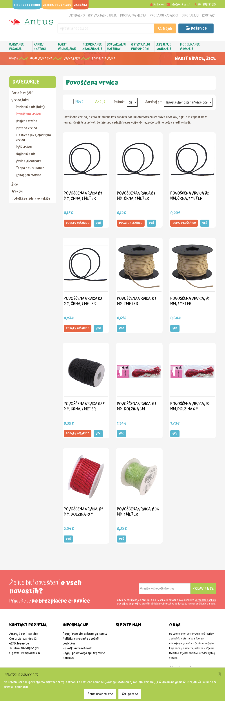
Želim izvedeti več (100, 694)
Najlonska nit (25, 154)
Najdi (167, 28)
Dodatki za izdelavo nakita (30, 198)
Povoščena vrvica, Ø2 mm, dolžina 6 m (189, 406)
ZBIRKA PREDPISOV (57, 5)
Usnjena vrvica (26, 121)
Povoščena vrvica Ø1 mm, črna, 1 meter (83, 196)
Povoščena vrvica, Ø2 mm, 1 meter (189, 301)
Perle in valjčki (22, 93)
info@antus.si (180, 4)
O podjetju (190, 15)
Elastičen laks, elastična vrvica (33, 137)
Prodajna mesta (133, 15)
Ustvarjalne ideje (102, 15)
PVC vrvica (24, 147)
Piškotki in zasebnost (77, 648)
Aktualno (77, 15)
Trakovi (17, 191)
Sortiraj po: (153, 102)
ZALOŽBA (80, 5)
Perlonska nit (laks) (30, 107)
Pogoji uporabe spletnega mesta (85, 634)
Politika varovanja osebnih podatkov (81, 641)
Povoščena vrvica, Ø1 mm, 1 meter (136, 301)
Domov (13, 58)
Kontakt (209, 15)
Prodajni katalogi (163, 15)
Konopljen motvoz (28, 175)
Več (98, 223)
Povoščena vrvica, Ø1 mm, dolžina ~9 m (83, 511)
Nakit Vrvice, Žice (41, 58)
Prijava (158, 4)
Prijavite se (203, 588)
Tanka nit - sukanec (30, 168)
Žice (14, 184)
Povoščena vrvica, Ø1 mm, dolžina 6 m (136, 406)
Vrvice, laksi (72, 58)
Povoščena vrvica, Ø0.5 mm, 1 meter (138, 511)
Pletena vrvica (26, 128)
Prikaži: (119, 102)
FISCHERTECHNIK (27, 5)
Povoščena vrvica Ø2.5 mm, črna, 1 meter (84, 406)
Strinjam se (130, 694)
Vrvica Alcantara (29, 161)
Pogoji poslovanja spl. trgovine (84, 653)
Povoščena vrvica (103, 58)
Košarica (198, 28)
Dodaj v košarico (77, 223)
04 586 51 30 (207, 4)
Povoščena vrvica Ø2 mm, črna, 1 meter (189, 196)
